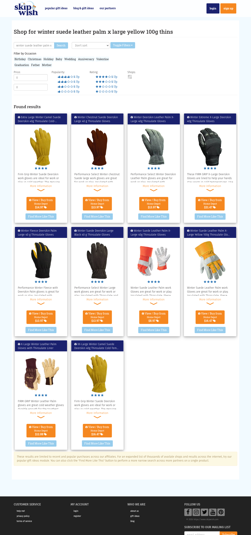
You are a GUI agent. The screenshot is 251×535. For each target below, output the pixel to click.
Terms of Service (24, 521)
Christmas (34, 59)
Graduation (22, 65)
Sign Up (228, 8)
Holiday (49, 59)
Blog (132, 521)
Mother (47, 65)
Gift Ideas (134, 516)
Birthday (20, 59)
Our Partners (108, 8)
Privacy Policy (23, 516)
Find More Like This (41, 216)
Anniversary (86, 59)
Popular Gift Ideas (56, 8)
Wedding (70, 59)
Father (35, 65)
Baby (59, 59)
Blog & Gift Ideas (83, 8)
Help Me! (21, 511)
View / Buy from (42, 203)
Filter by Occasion (25, 53)
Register (77, 516)
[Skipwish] (26, 8)
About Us (134, 511)
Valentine (102, 59)
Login (213, 8)
